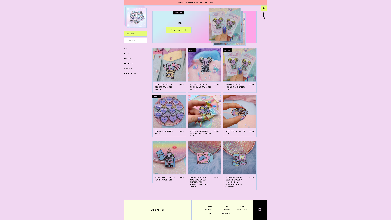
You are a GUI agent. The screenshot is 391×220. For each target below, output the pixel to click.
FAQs (126, 53)
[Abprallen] (137, 18)
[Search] (127, 40)
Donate (127, 58)
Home (210, 206)
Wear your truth (179, 30)
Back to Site (130, 73)
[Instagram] (260, 209)
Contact (128, 68)
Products (130, 34)
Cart (126, 48)
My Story (128, 63)
